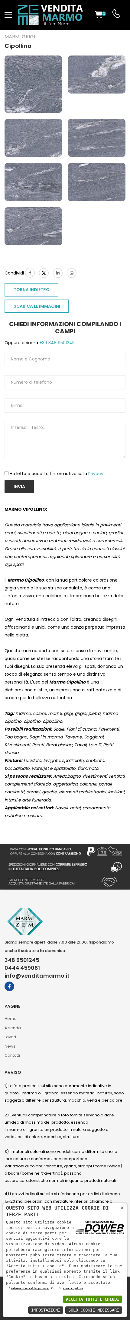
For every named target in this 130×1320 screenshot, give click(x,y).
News (10, 1046)
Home (11, 1018)
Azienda (13, 1028)
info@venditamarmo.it (37, 976)
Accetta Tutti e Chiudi (92, 1299)
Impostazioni (45, 1310)
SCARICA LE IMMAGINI (37, 306)
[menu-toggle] (8, 15)
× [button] (122, 1207)
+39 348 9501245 (56, 343)
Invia (19, 487)
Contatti (12, 1055)
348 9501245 (22, 960)
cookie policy (73, 1288)
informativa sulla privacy (30, 1288)
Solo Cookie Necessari (93, 1310)
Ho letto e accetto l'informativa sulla (56, 474)
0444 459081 (22, 968)
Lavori (10, 1037)
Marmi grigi (20, 36)
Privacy (95, 474)
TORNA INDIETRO (32, 290)
